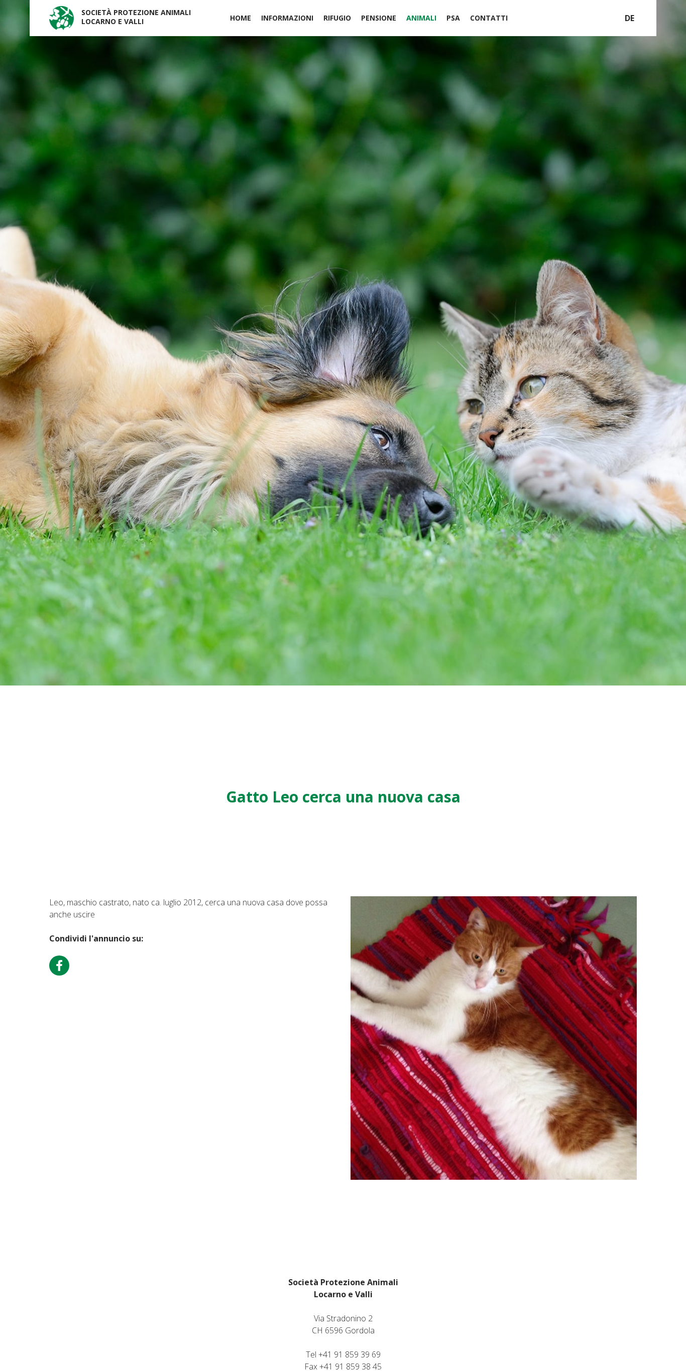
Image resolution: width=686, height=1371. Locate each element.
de (629, 18)
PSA (453, 18)
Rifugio (337, 18)
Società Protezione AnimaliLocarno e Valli (136, 17)
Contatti (489, 18)
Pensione (378, 18)
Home (240, 18)
